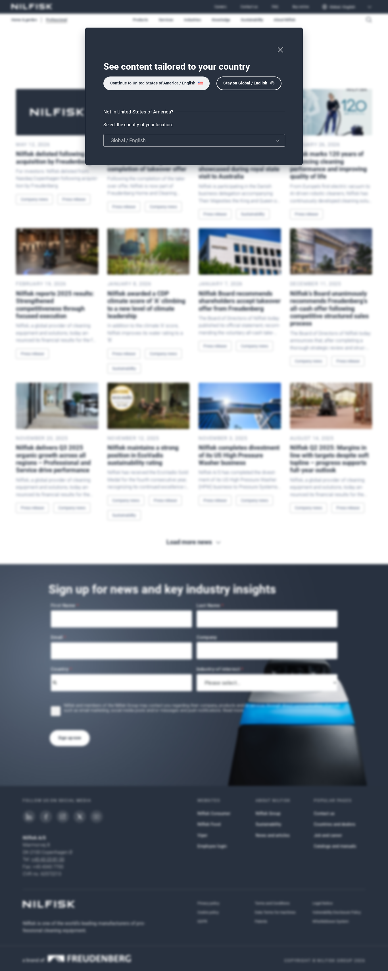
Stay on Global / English (245, 83)
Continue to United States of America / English (152, 83)
